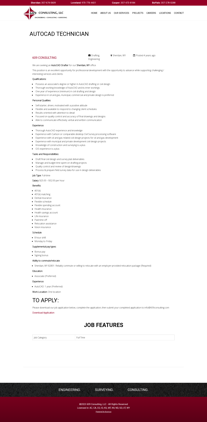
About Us (105, 13)
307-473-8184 (123, 2)
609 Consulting (44, 57)
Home (94, 13)
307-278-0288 (163, 2)
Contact (179, 13)
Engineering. (70, 390)
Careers (151, 13)
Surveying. (104, 390)
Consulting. (138, 390)
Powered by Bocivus (103, 412)
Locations (165, 13)
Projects (137, 13)
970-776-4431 (83, 2)
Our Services (121, 13)
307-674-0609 (43, 2)
